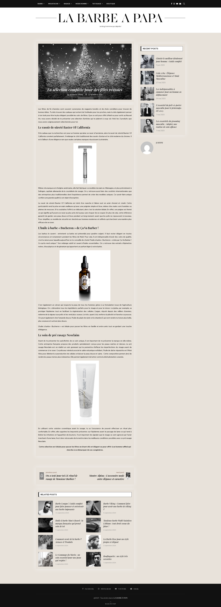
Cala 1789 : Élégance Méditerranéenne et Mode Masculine (167, 76)
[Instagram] (174, 3)
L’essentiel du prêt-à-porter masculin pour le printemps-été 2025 (169, 108)
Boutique (111, 4)
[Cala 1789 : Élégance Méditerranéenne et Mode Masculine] (147, 77)
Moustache (53, 4)
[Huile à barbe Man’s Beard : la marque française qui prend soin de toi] (45, 525)
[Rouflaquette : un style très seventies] (93, 559)
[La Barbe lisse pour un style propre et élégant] (93, 542)
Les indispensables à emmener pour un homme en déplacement (168, 92)
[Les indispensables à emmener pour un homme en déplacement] (147, 94)
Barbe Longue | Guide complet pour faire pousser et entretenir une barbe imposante (69, 506)
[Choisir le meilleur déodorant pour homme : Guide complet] (147, 61)
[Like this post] (55, 461)
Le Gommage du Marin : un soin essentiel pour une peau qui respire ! (68, 557)
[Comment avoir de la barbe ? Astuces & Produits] (45, 542)
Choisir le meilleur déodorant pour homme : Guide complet (169, 60)
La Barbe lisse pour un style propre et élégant (116, 540)
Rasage (67, 4)
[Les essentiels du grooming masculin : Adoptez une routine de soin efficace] (147, 126)
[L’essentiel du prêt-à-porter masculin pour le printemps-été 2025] (147, 110)
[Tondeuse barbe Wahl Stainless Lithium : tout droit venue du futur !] (93, 525)
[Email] (180, 3)
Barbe (40, 4)
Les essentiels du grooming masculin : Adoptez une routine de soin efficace (168, 124)
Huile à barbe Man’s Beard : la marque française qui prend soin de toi (69, 523)
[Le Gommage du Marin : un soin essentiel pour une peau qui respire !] (45, 559)
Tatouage (96, 4)
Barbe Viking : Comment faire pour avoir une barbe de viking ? (117, 506)
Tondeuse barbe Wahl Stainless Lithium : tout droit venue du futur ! (117, 523)
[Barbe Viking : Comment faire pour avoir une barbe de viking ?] (93, 508)
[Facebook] (171, 3)
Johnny (81, 95)
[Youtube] (177, 3)
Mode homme (81, 4)
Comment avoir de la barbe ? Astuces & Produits (68, 540)
